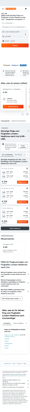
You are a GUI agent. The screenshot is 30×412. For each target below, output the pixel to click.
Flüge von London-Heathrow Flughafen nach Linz (12, 335)
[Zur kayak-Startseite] (11, 9)
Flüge (13, 363)
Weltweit (7, 339)
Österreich (19, 363)
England (7, 346)
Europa (6, 341)
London (6, 348)
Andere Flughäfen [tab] (18, 323)
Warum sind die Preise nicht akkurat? (13, 387)
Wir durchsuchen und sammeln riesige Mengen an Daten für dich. (13, 384)
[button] (3, 9)
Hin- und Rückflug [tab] (7, 154)
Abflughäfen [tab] (7, 323)
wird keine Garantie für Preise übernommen (16, 375)
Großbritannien (8, 343)
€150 (3, 15)
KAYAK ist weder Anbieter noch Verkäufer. (11, 380)
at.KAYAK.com (7, 363)
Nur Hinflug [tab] (18, 154)
